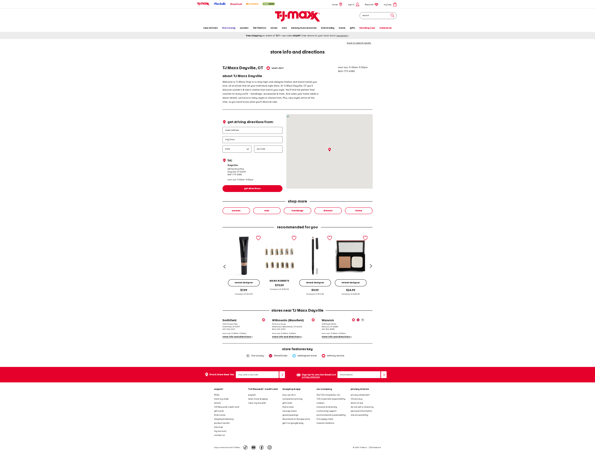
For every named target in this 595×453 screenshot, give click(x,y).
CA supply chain (325, 419)
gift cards (219, 411)
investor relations (325, 423)
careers (321, 403)
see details (342, 36)
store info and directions (237, 337)
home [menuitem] (342, 28)
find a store (220, 415)
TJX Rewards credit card (226, 407)
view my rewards (257, 403)
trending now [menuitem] (367, 28)
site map (218, 427)
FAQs (217, 395)
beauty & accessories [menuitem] (304, 28)
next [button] (370, 265)
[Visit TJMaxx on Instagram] (269, 447)
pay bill (252, 395)
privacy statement (311, 377)
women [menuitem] (244, 28)
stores (335, 5)
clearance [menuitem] (385, 28)
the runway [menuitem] (229, 28)
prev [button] (224, 265)
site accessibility (359, 415)
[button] (353, 4)
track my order (221, 399)
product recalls (222, 423)
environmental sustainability (331, 415)
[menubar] (297, 28)
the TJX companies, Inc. (329, 395)
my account (220, 431)
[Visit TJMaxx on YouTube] (253, 447)
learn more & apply (258, 399)
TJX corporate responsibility (331, 399)
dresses (328, 210)
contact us (219, 435)
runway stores (289, 411)
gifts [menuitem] (352, 28)
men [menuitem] (284, 28)
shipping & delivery (224, 419)
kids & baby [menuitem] (328, 28)
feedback (376, 447)
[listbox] (297, 210)
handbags (297, 210)
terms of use (357, 403)
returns (217, 403)
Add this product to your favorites (258, 238)
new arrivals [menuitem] (210, 28)
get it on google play (293, 423)
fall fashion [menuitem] (259, 28)
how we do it (289, 395)
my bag (388, 5)
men (266, 210)
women (236, 210)
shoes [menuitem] (274, 28)
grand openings (290, 415)
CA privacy (356, 399)
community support (327, 411)
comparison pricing (292, 399)
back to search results (359, 43)
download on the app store (296, 419)
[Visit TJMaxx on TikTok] (245, 447)
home (358, 210)
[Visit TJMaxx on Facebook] (261, 447)
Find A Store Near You (221, 374)
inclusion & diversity (327, 407)
